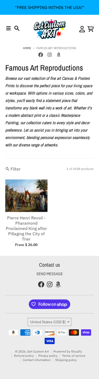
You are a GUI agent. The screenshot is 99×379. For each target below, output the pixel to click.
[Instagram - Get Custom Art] (49, 54)
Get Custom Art (38, 351)
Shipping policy (66, 360)
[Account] (82, 29)
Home (27, 48)
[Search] (17, 28)
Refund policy (24, 356)
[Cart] (90, 29)
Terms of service (74, 356)
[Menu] (8, 28)
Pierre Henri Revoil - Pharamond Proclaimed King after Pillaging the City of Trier (26, 228)
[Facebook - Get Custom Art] (40, 54)
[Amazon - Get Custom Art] (58, 54)
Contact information (37, 360)
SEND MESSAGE (49, 273)
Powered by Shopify (67, 351)
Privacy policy (48, 356)
